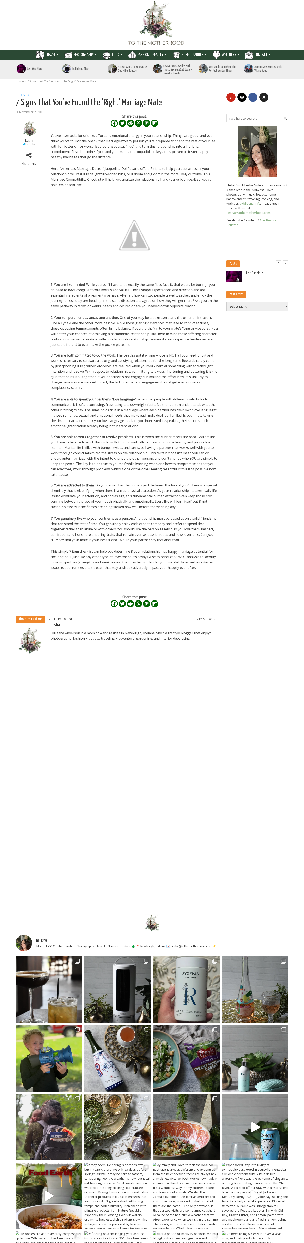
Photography (84, 55)
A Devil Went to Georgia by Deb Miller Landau (132, 68)
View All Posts (206, 618)
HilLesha (30, 144)
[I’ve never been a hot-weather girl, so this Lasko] (117, 989)
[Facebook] (114, 123)
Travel (50, 55)
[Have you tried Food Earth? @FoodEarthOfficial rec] (49, 1196)
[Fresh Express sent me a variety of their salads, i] (186, 1127)
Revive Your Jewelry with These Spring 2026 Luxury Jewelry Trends (177, 69)
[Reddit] (130, 123)
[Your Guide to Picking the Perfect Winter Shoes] (203, 68)
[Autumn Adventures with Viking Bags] (248, 68)
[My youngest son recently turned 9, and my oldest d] (49, 1058)
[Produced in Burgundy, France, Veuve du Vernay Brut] (117, 1058)
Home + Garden (192, 55)
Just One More (34, 68)
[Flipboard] (154, 123)
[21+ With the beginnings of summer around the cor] (117, 1127)
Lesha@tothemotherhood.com (248, 212)
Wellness (229, 55)
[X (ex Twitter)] (263, 97)
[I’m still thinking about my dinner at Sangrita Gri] (49, 989)
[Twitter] (122, 123)
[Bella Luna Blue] (66, 68)
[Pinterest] (138, 123)
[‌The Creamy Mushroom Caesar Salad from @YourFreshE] (186, 1058)
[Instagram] (242, 97)
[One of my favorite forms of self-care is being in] (255, 1058)
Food (115, 55)
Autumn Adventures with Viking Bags (268, 68)
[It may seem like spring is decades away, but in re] (117, 1196)
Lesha (29, 140)
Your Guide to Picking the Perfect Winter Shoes (222, 68)
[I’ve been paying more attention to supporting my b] (186, 989)
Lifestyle (25, 95)
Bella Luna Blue (80, 68)
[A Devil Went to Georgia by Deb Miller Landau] (112, 68)
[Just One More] (21, 68)
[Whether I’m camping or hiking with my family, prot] (49, 1127)
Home (20, 81)
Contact (261, 55)
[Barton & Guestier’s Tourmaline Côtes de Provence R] (255, 989)
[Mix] (146, 123)
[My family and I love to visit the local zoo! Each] (186, 1196)
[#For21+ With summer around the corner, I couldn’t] (255, 1127)
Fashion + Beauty (150, 55)
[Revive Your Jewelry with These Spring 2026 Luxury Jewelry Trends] (157, 68)
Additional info (250, 203)
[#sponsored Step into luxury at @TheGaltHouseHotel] (255, 1196)
